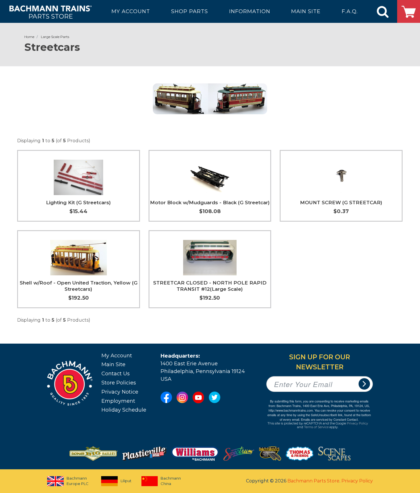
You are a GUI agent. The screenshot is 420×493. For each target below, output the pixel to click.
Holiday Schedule (123, 410)
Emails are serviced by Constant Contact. (330, 419)
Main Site (113, 364)
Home (29, 37)
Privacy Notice (119, 392)
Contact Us (115, 373)
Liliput (126, 480)
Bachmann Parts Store (313, 481)
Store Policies (118, 383)
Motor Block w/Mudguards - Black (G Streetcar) (210, 202)
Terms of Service (316, 427)
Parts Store (50, 16)
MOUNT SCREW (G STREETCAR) (341, 202)
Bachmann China (171, 481)
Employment (118, 401)
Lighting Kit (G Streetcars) (78, 202)
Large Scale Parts (55, 37)
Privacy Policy (357, 423)
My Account (116, 355)
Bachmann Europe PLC (78, 481)
